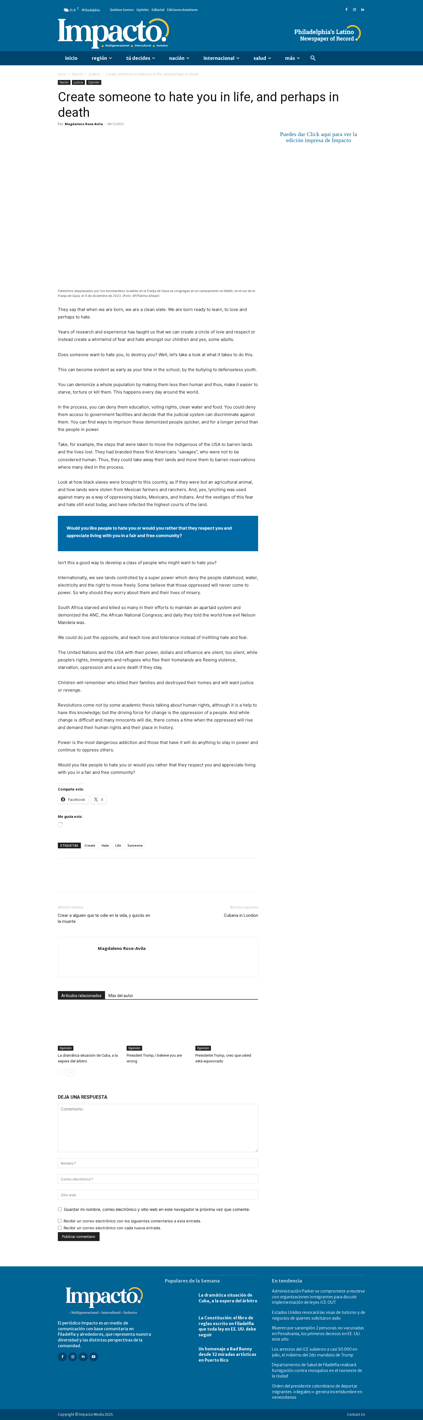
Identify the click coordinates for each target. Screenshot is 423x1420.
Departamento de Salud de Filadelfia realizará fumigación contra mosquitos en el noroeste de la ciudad (317, 1370)
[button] (313, 58)
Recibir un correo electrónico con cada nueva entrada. (112, 1228)
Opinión (94, 82)
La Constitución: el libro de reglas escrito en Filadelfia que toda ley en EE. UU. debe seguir (227, 1326)
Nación (77, 74)
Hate (105, 845)
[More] (130, 137)
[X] (77, 137)
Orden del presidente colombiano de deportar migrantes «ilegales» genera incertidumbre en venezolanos (317, 1391)
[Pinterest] (90, 137)
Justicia (94, 74)
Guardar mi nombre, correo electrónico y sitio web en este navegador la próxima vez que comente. (157, 1209)
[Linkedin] (362, 9)
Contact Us (356, 1414)
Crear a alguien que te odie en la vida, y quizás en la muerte (104, 918)
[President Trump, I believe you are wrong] (158, 1029)
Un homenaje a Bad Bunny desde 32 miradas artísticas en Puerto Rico (227, 1354)
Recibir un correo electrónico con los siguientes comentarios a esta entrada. (132, 1221)
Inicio (62, 74)
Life (118, 845)
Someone (135, 845)
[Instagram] (354, 9)
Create (90, 845)
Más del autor (120, 995)
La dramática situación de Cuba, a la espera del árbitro (228, 1298)
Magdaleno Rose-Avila (84, 124)
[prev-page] (61, 1072)
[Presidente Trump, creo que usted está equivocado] (226, 1029)
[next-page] (70, 1072)
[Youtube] (93, 1356)
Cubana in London (241, 915)
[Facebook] (346, 9)
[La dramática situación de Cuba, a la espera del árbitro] (89, 1029)
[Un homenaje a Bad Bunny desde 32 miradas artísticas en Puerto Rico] (179, 1354)
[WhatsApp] (103, 137)
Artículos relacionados (81, 995)
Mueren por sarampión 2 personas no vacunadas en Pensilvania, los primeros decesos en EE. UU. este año (318, 1333)
